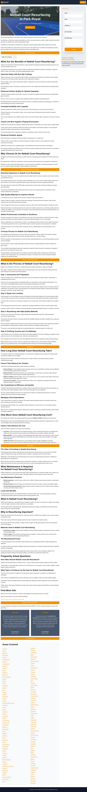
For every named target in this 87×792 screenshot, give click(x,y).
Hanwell (4, 661)
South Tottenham (35, 661)
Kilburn (4, 670)
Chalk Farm (5, 716)
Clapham (4, 757)
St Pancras (5, 740)
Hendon (4, 692)
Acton (2, 599)
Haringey (4, 768)
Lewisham (33, 711)
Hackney (33, 670)
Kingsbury (4, 672)
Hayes (4, 731)
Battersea (4, 727)
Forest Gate (33, 726)
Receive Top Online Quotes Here (30, 259)
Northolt (4, 687)
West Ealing (21, 599)
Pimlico (4, 742)
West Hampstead (6, 677)
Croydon (33, 733)
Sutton (32, 715)
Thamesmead (34, 757)
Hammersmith (5, 664)
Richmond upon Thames (8, 703)
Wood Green (5, 779)
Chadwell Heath (34, 767)
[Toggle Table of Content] (14, 57)
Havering (33, 778)
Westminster (5, 746)
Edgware (4, 733)
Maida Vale (5, 674)
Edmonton (33, 689)
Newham (33, 737)
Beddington (33, 720)
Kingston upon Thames (8, 766)
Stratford (33, 702)
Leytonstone (34, 722)
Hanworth (4, 764)
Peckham (33, 672)
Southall (4, 694)
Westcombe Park (35, 730)
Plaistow (33, 728)
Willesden (15, 599)
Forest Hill (33, 691)
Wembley (6, 599)
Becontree (33, 765)
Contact (83, 2)
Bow (32, 680)
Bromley (33, 683)
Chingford (33, 741)
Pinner (4, 738)
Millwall (32, 687)
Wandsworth (5, 729)
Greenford (4, 666)
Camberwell (33, 652)
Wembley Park (6, 659)
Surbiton (33, 663)
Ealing (10, 599)
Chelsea (4, 714)
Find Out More (30, 346)
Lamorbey (33, 763)
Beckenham (33, 739)
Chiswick (4, 657)
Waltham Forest (34, 704)
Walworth (33, 648)
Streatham (33, 659)
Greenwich (33, 700)
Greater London (34, 735)
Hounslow (4, 711)
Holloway (4, 753)
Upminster (33, 783)
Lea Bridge (33, 676)
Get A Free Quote (30, 638)
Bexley (32, 774)
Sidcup (32, 761)
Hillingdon (4, 748)
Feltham (4, 761)
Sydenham (33, 698)
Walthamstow (34, 713)
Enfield (32, 707)
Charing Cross (5, 744)
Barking (32, 750)
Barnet (4, 781)
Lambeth (4, 772)
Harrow (4, 679)
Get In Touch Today (30, 52)
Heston (4, 707)
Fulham (4, 698)
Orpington (33, 772)
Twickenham (5, 724)
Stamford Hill (34, 657)
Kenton (4, 683)
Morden (32, 665)
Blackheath (33, 724)
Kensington (5, 685)
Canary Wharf (34, 685)
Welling (32, 759)
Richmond (4, 705)
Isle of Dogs (33, 693)
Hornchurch (33, 780)
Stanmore (4, 735)
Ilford (32, 748)
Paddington (5, 696)
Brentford (4, 668)
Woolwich (33, 746)
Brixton (4, 774)
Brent (3, 690)
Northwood (5, 770)
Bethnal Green (34, 667)
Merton (32, 654)
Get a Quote (29, 27)
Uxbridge (33, 650)
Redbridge (33, 743)
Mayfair (4, 718)
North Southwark (6, 759)
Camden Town (5, 720)
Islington (4, 755)
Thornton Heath (34, 696)
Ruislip (4, 751)
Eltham (32, 752)
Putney (4, 709)
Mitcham (33, 674)
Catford (32, 717)
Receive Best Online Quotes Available (30, 169)
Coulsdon (33, 754)
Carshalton (33, 709)
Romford (33, 776)
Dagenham (33, 770)
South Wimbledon (6, 777)
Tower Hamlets (34, 678)
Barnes (4, 681)
